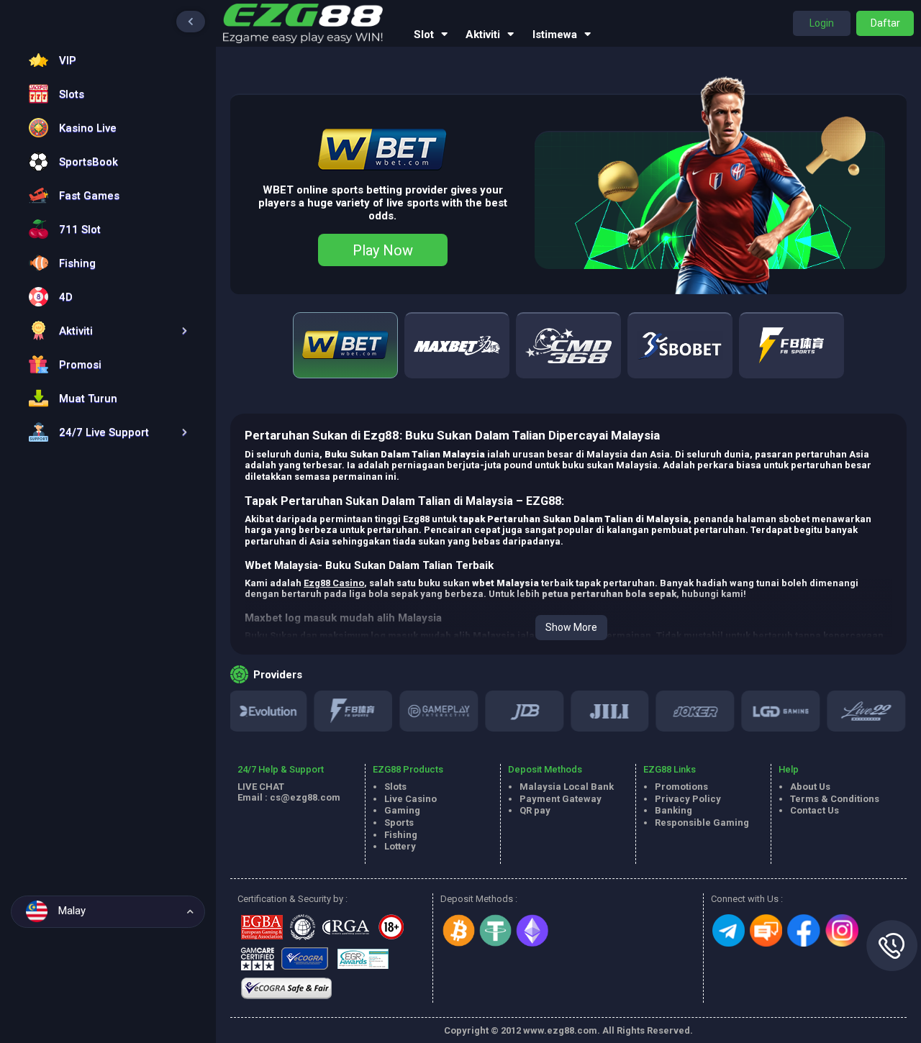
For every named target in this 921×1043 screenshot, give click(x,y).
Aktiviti (483, 34)
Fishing (400, 834)
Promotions (681, 786)
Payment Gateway (561, 798)
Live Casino (410, 798)
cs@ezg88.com (305, 797)
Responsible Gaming (702, 822)
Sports (399, 822)
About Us (810, 786)
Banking (673, 810)
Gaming (402, 810)
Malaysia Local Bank (567, 786)
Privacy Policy (688, 798)
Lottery (400, 846)
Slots (395, 786)
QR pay (535, 810)
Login (821, 23)
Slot (424, 34)
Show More (571, 627)
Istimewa (554, 34)
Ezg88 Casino (334, 583)
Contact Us (814, 810)
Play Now (383, 250)
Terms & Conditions (834, 798)
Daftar (885, 23)
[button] (104, 330)
